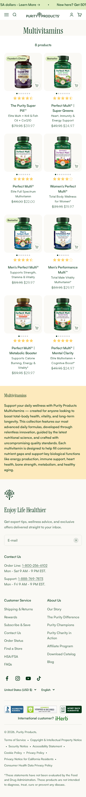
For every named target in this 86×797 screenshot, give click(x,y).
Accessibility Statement (47, 746)
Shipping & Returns (18, 609)
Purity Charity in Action (59, 635)
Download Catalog (61, 654)
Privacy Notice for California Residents (28, 759)
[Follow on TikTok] (39, 678)
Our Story (54, 609)
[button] (17, 93)
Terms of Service (15, 740)
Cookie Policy (13, 752)
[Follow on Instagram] (17, 678)
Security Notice (18, 746)
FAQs (8, 664)
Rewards (10, 617)
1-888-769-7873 (30, 579)
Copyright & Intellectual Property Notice (56, 740)
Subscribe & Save (17, 625)
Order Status (13, 640)
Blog (50, 662)
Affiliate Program (60, 646)
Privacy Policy (35, 752)
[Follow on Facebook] (7, 678)
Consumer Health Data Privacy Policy (28, 765)
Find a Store (13, 648)
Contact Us (12, 633)
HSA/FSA (11, 656)
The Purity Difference (63, 617)
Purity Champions (60, 625)
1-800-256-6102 (34, 565)
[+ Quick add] (36, 85)
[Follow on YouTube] (28, 678)
